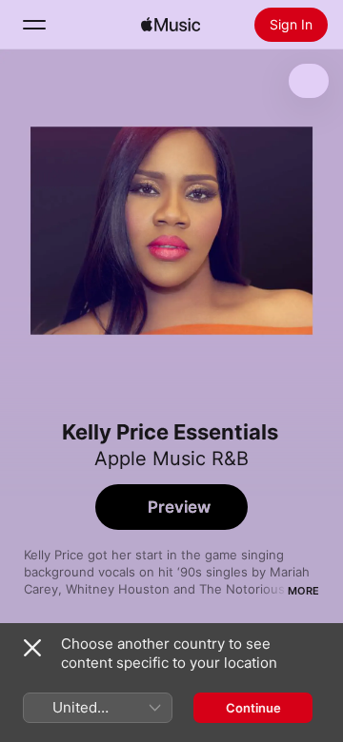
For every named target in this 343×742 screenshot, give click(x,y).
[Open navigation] (34, 25)
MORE (303, 590)
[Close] (32, 647)
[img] (170, 24)
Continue (253, 707)
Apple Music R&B (171, 458)
